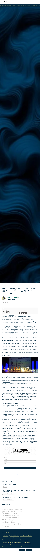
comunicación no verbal (15, 544)
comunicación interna (6, 544)
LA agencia (5, 486)
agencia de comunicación (14, 535)
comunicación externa (27, 542)
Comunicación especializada (8, 285)
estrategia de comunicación (17, 547)
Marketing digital (8, 520)
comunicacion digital (17, 540)
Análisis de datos (8, 522)
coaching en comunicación (7, 540)
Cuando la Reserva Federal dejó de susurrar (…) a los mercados (15, 497)
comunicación (24, 540)
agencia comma (5, 535)
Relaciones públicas (9, 513)
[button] (37, 2)
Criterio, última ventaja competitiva (9, 484)
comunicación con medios (7, 542)
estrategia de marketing (26, 547)
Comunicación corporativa (12, 509)
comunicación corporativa (17, 542)
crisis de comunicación (6, 547)
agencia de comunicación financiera (26, 535)
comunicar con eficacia (25, 544)
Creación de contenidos (11, 517)
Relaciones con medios (10, 515)
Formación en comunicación (12, 524)
